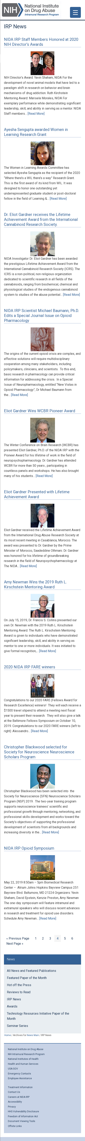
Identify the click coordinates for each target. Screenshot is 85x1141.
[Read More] (36, 113)
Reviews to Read (18, 992)
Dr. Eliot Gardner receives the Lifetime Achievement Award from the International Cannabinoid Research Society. (41, 219)
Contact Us (14, 1092)
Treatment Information (20, 1087)
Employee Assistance (20, 1078)
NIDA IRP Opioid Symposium (29, 848)
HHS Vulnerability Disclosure (23, 1111)
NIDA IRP (30, 10)
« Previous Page (17, 939)
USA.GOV (13, 1068)
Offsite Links (15, 1126)
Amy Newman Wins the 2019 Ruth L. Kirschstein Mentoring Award (35, 584)
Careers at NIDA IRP (18, 1097)
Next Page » (14, 944)
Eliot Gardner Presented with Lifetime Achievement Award (37, 494)
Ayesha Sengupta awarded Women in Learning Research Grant (36, 132)
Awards (12, 1006)
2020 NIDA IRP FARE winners (29, 667)
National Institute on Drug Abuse (25, 1049)
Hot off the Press (19, 985)
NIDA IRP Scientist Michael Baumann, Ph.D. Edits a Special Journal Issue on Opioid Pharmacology (41, 315)
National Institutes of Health (23, 1059)
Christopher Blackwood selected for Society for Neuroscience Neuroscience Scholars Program (39, 752)
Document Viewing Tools (21, 1121)
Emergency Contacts (19, 1073)
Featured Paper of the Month (27, 978)
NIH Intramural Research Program (26, 1054)
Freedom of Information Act (23, 1116)
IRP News (14, 999)
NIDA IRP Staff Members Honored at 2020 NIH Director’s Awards (41, 42)
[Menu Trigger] (75, 12)
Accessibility (15, 1101)
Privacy (12, 1106)
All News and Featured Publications (31, 971)
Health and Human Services (23, 1064)
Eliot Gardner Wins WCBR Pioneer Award (39, 410)
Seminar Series (17, 1026)
